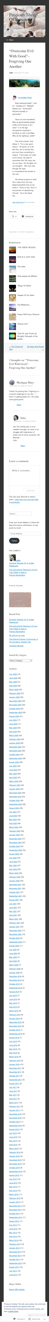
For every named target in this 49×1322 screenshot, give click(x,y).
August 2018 (14, 1037)
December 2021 (15, 884)
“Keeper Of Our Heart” (26, 295)
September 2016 (15, 1125)
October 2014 (14, 1213)
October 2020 (14, 938)
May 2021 (13, 911)
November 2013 (15, 1255)
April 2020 (13, 961)
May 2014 (13, 1232)
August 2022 (14, 854)
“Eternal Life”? (22, 324)
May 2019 (13, 1003)
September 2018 (15, 1033)
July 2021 (13, 903)
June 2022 (13, 861)
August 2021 (14, 900)
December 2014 (15, 1206)
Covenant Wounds (16, 645)
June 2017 (13, 1091)
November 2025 (15, 704)
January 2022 (14, 880)
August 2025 (14, 716)
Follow (14, 540)
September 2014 (15, 1217)
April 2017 (13, 1098)
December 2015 (15, 1160)
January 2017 (14, 1110)
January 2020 (14, 972)
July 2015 (13, 1179)
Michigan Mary (25, 382)
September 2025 (15, 712)
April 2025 (13, 731)
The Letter (21, 266)
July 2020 (13, 949)
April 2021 (13, 915)
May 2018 (13, 1049)
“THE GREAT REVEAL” (26, 247)
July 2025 (13, 720)
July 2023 (13, 812)
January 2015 (14, 1202)
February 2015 (14, 1198)
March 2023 (13, 827)
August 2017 (14, 1083)
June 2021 (13, 907)
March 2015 (13, 1194)
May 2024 (13, 773)
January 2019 (14, 1018)
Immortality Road (25, 97)
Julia (11, 72)
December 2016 (15, 1114)
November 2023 (15, 796)
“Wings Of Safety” (24, 285)
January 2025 (14, 743)
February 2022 (14, 877)
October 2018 (14, 1030)
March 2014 (13, 1240)
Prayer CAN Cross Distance (28, 314)
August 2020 (14, 945)
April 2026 (13, 685)
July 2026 (13, 674)
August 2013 (14, 1267)
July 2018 (13, 1041)
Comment (30, 490)
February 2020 (14, 968)
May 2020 (13, 957)
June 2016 (13, 1137)
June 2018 (13, 1045)
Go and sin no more (17, 635)
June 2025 (13, 724)
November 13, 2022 (21, 72)
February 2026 (14, 693)
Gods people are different (27, 276)
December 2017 (15, 1068)
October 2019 (14, 984)
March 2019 (13, 1010)
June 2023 (13, 815)
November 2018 (15, 1026)
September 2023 (15, 804)
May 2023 (13, 819)
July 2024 (13, 766)
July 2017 (13, 1087)
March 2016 (13, 1148)
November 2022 (15, 842)
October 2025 (14, 708)
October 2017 (14, 1075)
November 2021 (15, 888)
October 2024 (14, 754)
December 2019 (15, 976)
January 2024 (14, 789)
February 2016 (14, 1152)
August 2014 (14, 1221)
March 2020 (13, 965)
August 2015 (14, 1175)
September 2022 (15, 850)
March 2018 (13, 1056)
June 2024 (13, 769)
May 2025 (13, 727)
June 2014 (13, 1228)
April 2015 (13, 1190)
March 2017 (13, 1102)
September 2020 (15, 942)
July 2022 (13, 857)
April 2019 (13, 1007)
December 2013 (15, 1251)
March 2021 (13, 919)
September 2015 (15, 1171)
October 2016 (14, 1121)
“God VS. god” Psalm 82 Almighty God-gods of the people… (27, 336)
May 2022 (13, 865)
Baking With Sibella (16, 1289)
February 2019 (14, 1014)
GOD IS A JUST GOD (26, 257)
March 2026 (13, 689)
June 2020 (13, 953)
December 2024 (15, 746)
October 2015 (14, 1167)
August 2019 (14, 991)
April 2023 (13, 823)
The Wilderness (23, 304)
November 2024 (15, 750)
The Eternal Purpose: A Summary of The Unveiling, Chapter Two (23, 640)
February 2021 (14, 922)
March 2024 (13, 781)
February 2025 (14, 739)
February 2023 (14, 831)
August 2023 (14, 808)
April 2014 (13, 1236)
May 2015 (13, 1186)
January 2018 (14, 1064)
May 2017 (13, 1095)
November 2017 (15, 1072)
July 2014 (13, 1225)
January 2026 (14, 697)
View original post (18, 202)
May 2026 (13, 681)
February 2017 (14, 1106)
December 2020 (15, 930)
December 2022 (15, 838)
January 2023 (14, 834)
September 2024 (15, 758)
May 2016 (13, 1140)
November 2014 (15, 1209)
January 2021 (14, 926)
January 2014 (14, 1248)
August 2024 (14, 762)
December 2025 (15, 701)
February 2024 (14, 785)
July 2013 (13, 1271)
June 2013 (13, 1274)
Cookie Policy (13, 1311)
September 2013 (15, 1263)
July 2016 (13, 1133)
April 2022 (13, 869)
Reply (19, 404)
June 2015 (13, 1183)
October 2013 (14, 1259)
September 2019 (15, 987)
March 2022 (13, 873)
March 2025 (13, 735)
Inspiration (30, 232)
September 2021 (15, 896)
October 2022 (14, 846)
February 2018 (14, 1060)
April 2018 (13, 1053)
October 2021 (14, 892)
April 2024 (13, 777)
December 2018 (15, 1022)
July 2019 (13, 995)
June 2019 (13, 999)
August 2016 (14, 1129)
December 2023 (15, 792)
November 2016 (15, 1118)
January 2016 (14, 1156)
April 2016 (13, 1144)
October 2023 (14, 800)
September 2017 (15, 1079)
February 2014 (14, 1244)
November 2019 (15, 980)
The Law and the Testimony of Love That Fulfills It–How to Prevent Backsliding (23, 572)
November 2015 (15, 1163)
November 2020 (15, 934)
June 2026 (13, 678)
